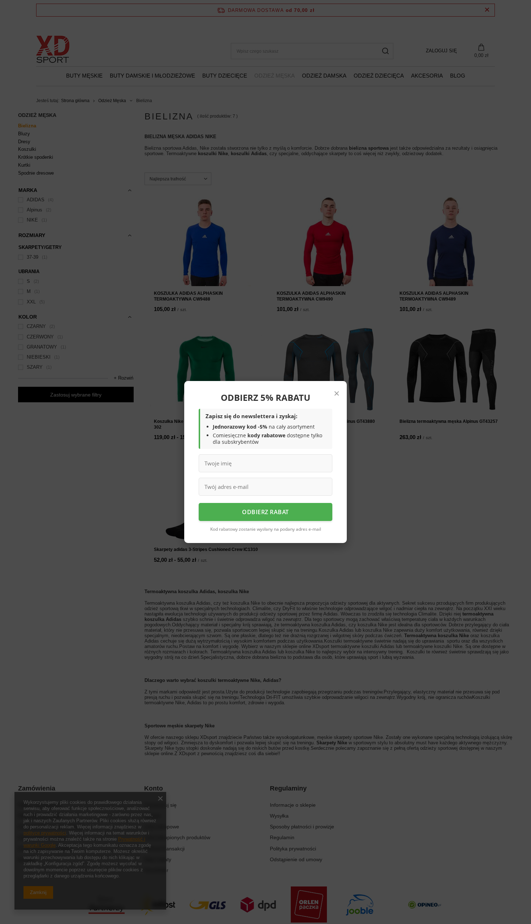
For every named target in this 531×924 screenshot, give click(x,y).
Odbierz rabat (265, 512)
